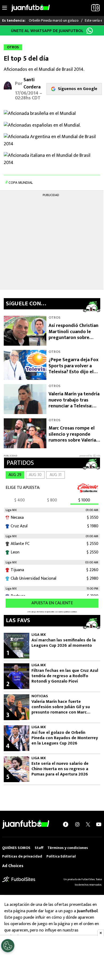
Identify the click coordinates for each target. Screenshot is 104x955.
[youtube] (98, 824)
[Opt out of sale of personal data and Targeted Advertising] (7, 945)
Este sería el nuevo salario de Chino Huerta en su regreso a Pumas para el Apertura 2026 (60, 769)
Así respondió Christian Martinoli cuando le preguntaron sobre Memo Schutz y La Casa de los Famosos (73, 338)
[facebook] (65, 824)
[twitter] (88, 824)
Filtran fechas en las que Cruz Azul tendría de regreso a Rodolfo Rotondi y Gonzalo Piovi (64, 676)
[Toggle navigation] (4, 8)
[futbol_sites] (18, 879)
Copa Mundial (21, 183)
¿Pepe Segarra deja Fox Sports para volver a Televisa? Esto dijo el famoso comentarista (73, 369)
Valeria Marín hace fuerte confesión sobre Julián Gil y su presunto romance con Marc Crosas (60, 707)
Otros (55, 317)
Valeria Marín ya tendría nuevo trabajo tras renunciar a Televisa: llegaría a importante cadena (74, 406)
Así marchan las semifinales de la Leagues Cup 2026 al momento (63, 643)
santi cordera (32, 83)
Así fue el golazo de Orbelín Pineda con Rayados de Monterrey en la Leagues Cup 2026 (64, 738)
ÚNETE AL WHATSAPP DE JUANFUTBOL (47, 30)
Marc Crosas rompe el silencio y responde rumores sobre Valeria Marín (72, 437)
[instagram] (77, 824)
